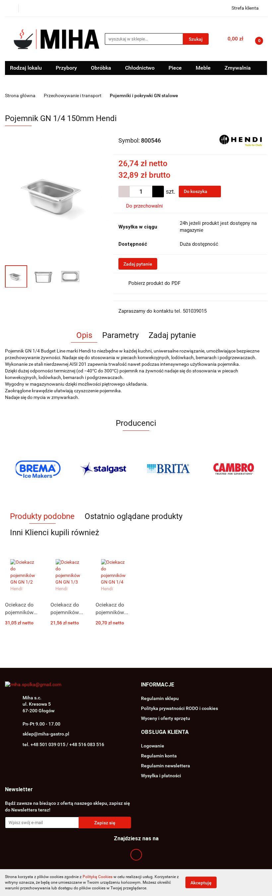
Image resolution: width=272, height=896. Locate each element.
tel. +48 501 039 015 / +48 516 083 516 (63, 744)
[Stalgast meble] (103, 469)
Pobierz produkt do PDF (154, 283)
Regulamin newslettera (165, 765)
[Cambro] (234, 469)
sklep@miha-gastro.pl (46, 733)
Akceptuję (201, 882)
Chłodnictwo (140, 68)
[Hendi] (240, 140)
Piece (176, 68)
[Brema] (38, 469)
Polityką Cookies (97, 876)
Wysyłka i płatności (161, 775)
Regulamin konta (159, 755)
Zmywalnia (238, 68)
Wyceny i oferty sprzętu (165, 718)
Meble (204, 68)
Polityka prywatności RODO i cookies (179, 708)
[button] (157, 685)
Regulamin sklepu (160, 698)
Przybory (67, 68)
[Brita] (169, 469)
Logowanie (152, 745)
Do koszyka (196, 191)
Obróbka (101, 68)
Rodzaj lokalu (26, 68)
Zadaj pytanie (137, 264)
